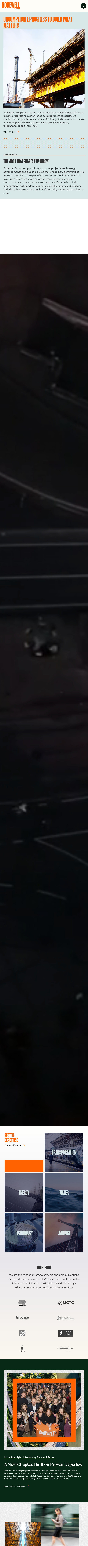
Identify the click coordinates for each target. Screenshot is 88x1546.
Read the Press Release (14, 1486)
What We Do (9, 132)
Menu (83, 6)
